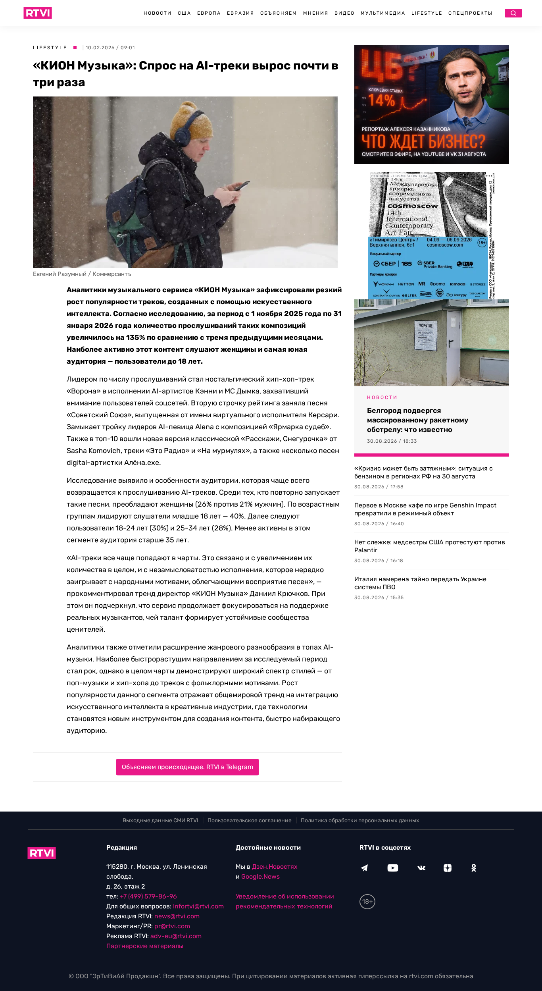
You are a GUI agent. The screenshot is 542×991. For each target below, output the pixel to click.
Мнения (316, 13)
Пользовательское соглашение (250, 820)
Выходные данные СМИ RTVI (160, 820)
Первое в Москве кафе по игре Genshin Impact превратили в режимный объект (425, 509)
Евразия (240, 13)
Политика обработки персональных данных (360, 820)
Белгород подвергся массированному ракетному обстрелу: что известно (417, 420)
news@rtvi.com (177, 916)
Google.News (260, 876)
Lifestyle (426, 13)
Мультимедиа (383, 13)
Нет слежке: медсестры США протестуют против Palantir (429, 546)
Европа (209, 13)
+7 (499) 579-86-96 (148, 896)
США (184, 13)
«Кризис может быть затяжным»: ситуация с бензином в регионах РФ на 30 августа (423, 472)
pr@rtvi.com (172, 926)
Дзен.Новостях (275, 866)
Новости (158, 13)
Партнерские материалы (144, 946)
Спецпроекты (470, 13)
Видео (344, 13)
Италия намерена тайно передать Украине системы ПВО (420, 583)
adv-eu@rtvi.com (176, 936)
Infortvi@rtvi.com (198, 906)
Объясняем (278, 13)
